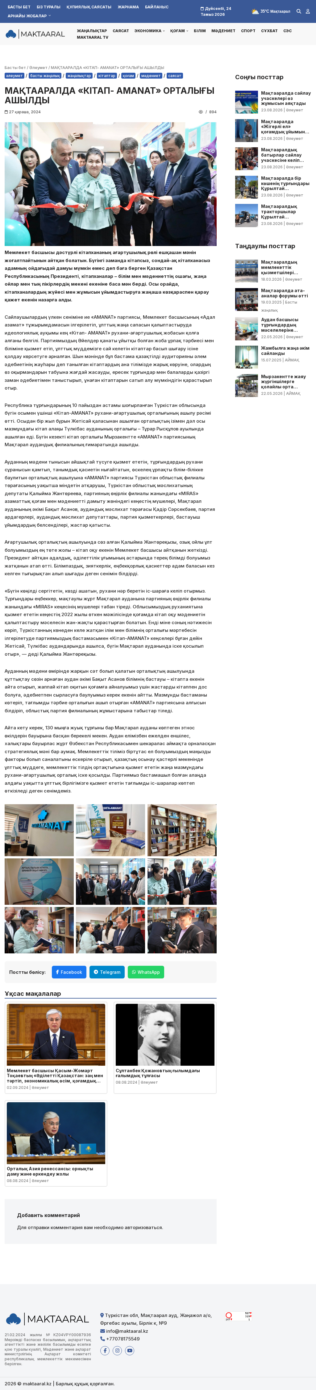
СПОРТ (248, 30)
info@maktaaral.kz (126, 1331)
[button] (164, 31)
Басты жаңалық (45, 75)
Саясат (121, 30)
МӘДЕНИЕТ (223, 30)
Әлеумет (38, 67)
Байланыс (156, 7)
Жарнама (128, 7)
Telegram (110, 972)
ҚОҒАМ (128, 75)
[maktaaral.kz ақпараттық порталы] (35, 33)
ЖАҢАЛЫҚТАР (92, 30)
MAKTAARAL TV (92, 37)
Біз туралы (48, 7)
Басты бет (19, 7)
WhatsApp (149, 972)
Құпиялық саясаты (89, 7)
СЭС (287, 30)
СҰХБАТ (269, 30)
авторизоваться (143, 1227)
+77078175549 (122, 1339)
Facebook (71, 972)
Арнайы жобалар (27, 16)
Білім (200, 30)
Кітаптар (106, 75)
